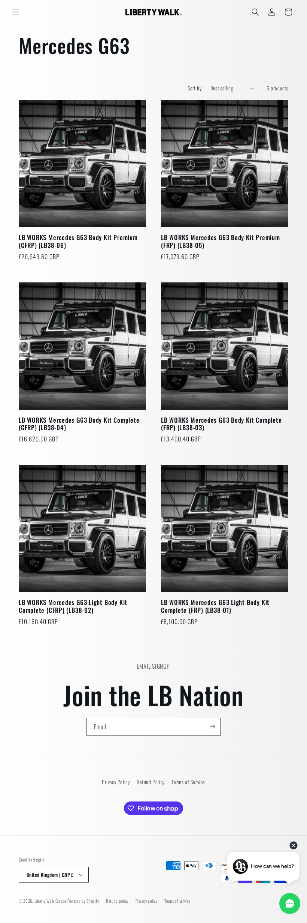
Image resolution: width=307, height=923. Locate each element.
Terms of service (177, 901)
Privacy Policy (116, 782)
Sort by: (195, 88)
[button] (15, 12)
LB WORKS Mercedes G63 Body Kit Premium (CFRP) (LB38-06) (78, 241)
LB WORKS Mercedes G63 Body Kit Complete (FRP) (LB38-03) (221, 424)
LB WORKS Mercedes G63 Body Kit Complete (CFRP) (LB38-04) (79, 424)
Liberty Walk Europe (50, 901)
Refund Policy (151, 782)
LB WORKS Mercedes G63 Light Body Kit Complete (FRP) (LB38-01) (215, 606)
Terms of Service (188, 782)
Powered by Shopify (83, 901)
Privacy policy (147, 901)
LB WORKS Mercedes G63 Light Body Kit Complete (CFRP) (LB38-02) (73, 606)
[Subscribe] (212, 726)
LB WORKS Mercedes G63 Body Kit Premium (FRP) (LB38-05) (220, 241)
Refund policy (117, 901)
